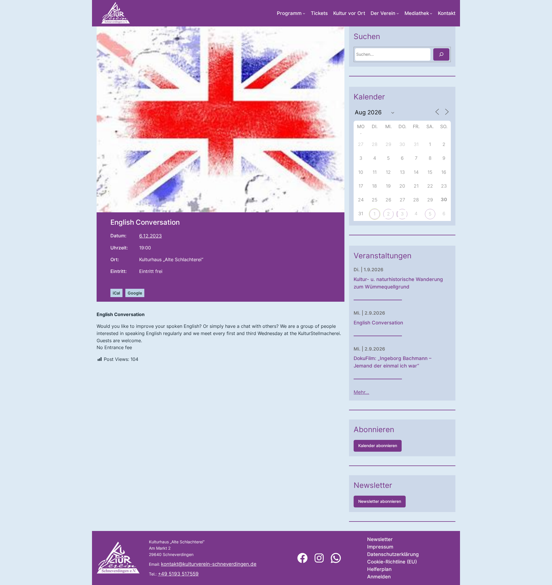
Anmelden (379, 577)
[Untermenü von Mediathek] (431, 13)
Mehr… (361, 392)
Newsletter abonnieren (379, 501)
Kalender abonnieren (377, 445)
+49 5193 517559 (178, 574)
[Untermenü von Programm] (304, 13)
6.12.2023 (150, 236)
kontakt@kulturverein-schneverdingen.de (208, 564)
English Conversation (378, 323)
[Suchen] (441, 54)
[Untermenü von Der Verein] (397, 13)
